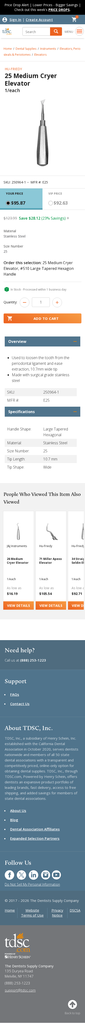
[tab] (21, 199)
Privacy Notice (57, 913)
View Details (18, 605)
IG (42, 872)
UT (54, 872)
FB (6, 872)
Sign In (15, 19)
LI (30, 872)
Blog (14, 819)
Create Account (39, 19)
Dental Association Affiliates (35, 829)
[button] (56, 31)
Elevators (40, 55)
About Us (18, 810)
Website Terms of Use (32, 913)
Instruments (48, 49)
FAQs (14, 694)
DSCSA (75, 910)
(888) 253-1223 (33, 660)
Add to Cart (46, 318)
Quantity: (10, 302)
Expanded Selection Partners (35, 838)
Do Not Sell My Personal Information (32, 884)
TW (19, 872)
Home (10, 910)
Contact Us (20, 703)
